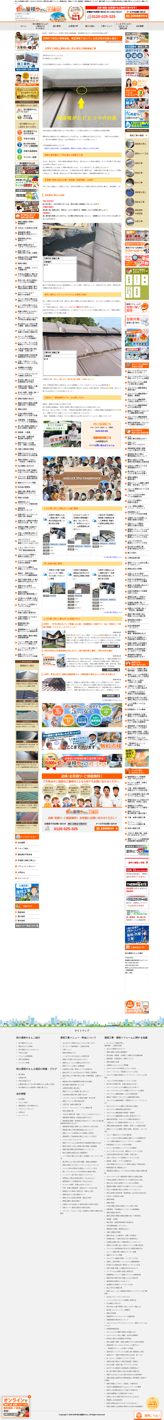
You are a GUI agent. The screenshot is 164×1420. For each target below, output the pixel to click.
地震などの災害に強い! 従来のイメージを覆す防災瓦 (125, 1245)
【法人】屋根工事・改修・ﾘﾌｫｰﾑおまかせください (138, 834)
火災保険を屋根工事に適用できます (74, 1095)
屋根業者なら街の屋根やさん (28, 1106)
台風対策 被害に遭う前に (71, 1088)
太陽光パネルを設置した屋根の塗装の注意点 (137, 519)
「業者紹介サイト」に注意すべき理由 (136, 744)
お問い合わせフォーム (104, 445)
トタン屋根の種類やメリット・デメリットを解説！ (124, 1141)
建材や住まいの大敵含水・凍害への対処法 (27, 444)
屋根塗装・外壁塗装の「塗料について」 (121, 1058)
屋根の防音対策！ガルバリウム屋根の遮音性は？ (138, 423)
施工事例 (57, 26)
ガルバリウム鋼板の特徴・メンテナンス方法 (122, 1258)
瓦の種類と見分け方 (26, 466)
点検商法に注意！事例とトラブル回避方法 (77, 1069)
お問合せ (21, 872)
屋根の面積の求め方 (26, 399)
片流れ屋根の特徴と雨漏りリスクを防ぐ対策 (27, 414)
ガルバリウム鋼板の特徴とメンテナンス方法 (27, 568)
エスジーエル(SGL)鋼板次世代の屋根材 (27, 562)
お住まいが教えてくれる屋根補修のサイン (137, 467)
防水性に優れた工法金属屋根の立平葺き (26, 381)
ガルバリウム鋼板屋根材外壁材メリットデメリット (138, 418)
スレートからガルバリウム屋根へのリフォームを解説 (138, 377)
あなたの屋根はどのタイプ (116, 1049)
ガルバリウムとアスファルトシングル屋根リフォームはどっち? (28, 541)
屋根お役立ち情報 (135, 569)
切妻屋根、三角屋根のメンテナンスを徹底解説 (27, 421)
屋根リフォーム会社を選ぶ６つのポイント (138, 564)
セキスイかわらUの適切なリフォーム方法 (121, 1068)
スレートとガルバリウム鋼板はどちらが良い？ (137, 371)
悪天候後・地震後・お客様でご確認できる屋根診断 (124, 1055)
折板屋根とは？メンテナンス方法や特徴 (137, 513)
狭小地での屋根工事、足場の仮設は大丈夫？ (122, 1084)
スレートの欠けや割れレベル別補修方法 (136, 495)
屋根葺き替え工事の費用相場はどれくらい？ (137, 455)
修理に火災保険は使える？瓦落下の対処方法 (138, 586)
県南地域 (21, 912)
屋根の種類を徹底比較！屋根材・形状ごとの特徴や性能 (126, 1126)
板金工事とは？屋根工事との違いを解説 (27, 252)
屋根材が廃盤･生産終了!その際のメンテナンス (27, 528)
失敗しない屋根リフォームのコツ (136, 443)
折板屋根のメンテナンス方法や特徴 (119, 1145)
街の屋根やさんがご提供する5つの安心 (40, 26)
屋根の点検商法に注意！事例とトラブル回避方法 (137, 715)
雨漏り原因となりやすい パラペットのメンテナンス (80, 1165)
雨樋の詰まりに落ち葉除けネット (74, 1194)
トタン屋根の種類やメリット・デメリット (136, 507)
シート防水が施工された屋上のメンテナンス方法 (27, 306)
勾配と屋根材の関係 (26, 449)
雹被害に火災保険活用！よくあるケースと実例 (137, 650)
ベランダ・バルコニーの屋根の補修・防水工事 (78, 1098)
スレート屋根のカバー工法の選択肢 (138, 490)
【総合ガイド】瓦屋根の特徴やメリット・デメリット (125, 1122)
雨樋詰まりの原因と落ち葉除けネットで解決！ (138, 806)
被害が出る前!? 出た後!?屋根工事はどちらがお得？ (138, 698)
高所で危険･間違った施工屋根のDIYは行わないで (28, 580)
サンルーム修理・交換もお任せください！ (137, 783)
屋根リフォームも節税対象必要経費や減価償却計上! (138, 840)
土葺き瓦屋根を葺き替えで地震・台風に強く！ (27, 350)
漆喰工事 (139, 163)
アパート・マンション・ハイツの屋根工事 (77, 1108)
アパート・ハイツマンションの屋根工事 (136, 823)
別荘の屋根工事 (134, 828)
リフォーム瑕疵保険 (25, 1056)
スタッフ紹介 (23, 848)
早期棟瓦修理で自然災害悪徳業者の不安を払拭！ (27, 356)
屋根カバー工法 (141, 153)
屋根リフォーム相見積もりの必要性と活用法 (78, 1133)
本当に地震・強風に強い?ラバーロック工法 (28, 393)
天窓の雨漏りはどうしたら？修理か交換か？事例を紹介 (126, 1164)
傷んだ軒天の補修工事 (114, 1288)
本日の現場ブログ (24, 1081)
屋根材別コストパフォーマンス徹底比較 (27, 503)
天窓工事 (139, 221)
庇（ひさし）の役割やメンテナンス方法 (27, 605)
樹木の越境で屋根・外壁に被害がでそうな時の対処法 (138, 733)
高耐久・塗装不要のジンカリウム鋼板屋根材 (27, 574)
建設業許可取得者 (25, 854)
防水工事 (139, 183)
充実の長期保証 (23, 1059)
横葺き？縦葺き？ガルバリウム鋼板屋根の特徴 (138, 412)
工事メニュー (106, 26)
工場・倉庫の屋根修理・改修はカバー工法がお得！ (138, 789)
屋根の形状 (22, 409)
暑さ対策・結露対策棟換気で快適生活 (120, 1222)
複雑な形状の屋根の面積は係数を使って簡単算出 (124, 1216)
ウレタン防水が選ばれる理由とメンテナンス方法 (27, 300)
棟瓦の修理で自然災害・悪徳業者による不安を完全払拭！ (127, 1193)
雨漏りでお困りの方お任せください (74, 1059)
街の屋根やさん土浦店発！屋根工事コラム (33, 1087)
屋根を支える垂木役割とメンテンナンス (27, 587)
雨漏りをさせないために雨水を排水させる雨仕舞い (124, 1374)
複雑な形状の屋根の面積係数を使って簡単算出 (27, 404)
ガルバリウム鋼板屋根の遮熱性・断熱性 (137, 394)
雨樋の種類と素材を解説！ (71, 1201)
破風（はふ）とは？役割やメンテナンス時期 (27, 655)
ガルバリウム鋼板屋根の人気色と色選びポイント (124, 1116)
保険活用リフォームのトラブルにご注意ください (138, 738)
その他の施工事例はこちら (113, 557)
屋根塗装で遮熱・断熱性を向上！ (118, 1229)
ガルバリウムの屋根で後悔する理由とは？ (27, 555)
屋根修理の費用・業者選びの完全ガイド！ (27, 233)
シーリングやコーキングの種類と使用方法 (27, 375)
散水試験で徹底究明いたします (73, 1085)
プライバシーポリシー (27, 866)
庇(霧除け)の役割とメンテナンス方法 (25, 368)
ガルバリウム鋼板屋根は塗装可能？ (137, 389)
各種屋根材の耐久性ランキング (117, 1320)
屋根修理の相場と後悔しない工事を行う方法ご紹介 (80, 1126)
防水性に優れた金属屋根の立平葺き (119, 1338)
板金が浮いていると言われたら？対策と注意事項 (138, 721)
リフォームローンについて (71, 1139)
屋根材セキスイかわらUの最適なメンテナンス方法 (138, 536)
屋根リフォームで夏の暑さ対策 (73, 1101)
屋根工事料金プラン (69, 1053)
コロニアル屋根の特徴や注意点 (135, 501)
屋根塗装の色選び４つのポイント (135, 621)
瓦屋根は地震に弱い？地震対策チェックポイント (138, 603)
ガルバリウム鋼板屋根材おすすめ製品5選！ (137, 406)
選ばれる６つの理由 (25, 1046)
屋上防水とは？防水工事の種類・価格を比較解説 (27, 325)
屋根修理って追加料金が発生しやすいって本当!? (137, 727)
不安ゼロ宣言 (23, 1053)
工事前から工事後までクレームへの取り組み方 (137, 687)
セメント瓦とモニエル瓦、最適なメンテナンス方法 (124, 1151)
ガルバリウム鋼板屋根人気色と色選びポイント (137, 400)
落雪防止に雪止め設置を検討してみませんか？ (78, 1178)
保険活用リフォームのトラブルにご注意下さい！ (124, 1345)
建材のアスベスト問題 (27, 483)
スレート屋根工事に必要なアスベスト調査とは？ (27, 643)
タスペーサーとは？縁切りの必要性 (26, 294)
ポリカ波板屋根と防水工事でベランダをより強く (138, 795)
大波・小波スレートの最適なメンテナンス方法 (27, 362)
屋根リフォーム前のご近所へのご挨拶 (136, 681)
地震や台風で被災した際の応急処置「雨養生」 (27, 387)
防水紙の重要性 (24, 487)
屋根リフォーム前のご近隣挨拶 (73, 1066)
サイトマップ (23, 878)
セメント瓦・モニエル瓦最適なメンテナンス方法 (27, 343)
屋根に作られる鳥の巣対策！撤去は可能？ (77, 1198)
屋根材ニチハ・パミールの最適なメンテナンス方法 (138, 530)
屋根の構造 (22, 263)
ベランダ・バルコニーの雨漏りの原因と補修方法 (27, 331)
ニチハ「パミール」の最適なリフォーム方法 (122, 1072)
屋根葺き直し (140, 192)
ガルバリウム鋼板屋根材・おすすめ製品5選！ (123, 1094)
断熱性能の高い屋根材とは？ (24, 624)
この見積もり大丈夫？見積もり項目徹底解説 (136, 693)
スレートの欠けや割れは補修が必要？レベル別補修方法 (126, 1138)
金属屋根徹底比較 (113, 1329)
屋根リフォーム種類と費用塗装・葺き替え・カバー (138, 484)
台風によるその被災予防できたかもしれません (138, 574)
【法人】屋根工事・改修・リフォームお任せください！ (82, 1114)
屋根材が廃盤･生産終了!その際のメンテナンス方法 (124, 1186)
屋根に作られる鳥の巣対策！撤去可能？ (137, 812)
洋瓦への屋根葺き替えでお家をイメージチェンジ (27, 534)
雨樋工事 (139, 173)
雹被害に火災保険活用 (114, 1400)
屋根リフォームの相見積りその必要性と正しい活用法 (138, 675)
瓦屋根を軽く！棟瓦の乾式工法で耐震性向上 (122, 1239)
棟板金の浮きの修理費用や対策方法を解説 (27, 258)
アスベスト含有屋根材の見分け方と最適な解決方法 (124, 1248)
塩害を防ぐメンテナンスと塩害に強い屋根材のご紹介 (125, 1352)
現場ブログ (53, 33)
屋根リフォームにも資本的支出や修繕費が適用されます (82, 1143)
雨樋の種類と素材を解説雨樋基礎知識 (27, 636)
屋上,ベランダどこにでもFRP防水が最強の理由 (28, 318)
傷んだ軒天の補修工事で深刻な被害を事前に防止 (27, 287)
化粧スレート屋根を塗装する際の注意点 (136, 524)
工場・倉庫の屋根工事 (136, 817)
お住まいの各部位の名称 (27, 228)
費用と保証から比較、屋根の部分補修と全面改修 (138, 461)
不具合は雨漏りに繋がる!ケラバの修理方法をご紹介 (125, 1180)
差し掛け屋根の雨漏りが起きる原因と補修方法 (27, 427)
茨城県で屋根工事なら (27, 860)
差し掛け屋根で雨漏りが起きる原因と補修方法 (123, 1371)
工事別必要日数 (134, 558)
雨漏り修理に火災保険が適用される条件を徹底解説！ (125, 1406)
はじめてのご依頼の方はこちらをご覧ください (78, 1043)
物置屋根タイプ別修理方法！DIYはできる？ (136, 778)
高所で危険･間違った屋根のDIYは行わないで (122, 1268)
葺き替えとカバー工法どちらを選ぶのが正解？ (137, 472)
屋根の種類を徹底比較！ (133, 478)
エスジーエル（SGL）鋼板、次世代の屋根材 (122, 1335)
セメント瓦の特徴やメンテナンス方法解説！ (27, 337)
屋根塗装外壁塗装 (139, 212)
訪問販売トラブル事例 (136, 709)
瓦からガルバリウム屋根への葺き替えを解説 (137, 383)
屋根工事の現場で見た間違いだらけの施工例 (136, 615)
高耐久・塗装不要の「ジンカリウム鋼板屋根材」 (124, 1261)
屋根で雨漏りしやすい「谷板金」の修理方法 (27, 460)
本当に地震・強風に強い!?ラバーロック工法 (122, 1365)
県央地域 (21, 921)
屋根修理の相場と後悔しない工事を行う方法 (136, 449)
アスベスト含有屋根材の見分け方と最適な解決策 (27, 477)
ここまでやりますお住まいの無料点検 (123, 26)
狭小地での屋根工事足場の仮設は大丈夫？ (136, 548)
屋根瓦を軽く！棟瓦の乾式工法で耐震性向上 (136, 598)
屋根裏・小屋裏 (24, 432)
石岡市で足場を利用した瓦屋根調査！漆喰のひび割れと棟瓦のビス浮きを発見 (71, 148)
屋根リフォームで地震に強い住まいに (75, 1091)
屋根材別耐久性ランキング (25, 509)
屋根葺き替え (140, 144)
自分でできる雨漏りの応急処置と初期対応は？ (137, 638)
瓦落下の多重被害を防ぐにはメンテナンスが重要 (137, 580)
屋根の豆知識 (23, 498)
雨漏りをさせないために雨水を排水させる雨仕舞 (27, 454)
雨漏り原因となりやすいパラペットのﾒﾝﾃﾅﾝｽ (27, 312)
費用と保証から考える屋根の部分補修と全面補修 (79, 1146)
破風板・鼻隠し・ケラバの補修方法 (119, 1161)
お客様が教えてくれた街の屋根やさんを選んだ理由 (36, 1084)
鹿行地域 (21, 916)
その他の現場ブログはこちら (112, 700)
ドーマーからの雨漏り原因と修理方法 (27, 612)
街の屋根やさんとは (25, 1043)
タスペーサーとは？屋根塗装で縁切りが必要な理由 (124, 1176)
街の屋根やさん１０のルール (28, 1049)
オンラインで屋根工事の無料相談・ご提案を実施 (137, 670)
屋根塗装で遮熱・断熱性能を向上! (137, 632)
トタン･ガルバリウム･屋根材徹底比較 (27, 549)
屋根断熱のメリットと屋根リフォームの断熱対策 (27, 630)
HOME (44, 33)
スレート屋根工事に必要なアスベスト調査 (121, 1252)
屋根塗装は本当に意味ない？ (25, 239)
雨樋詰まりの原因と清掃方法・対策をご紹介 (78, 1191)
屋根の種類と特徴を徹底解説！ (26, 223)
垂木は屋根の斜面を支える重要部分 (74, 1153)
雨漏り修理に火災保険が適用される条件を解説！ (137, 644)
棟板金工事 (139, 202)
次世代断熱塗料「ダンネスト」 (134, 627)
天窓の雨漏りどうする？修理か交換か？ (27, 618)
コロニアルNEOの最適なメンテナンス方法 (137, 542)
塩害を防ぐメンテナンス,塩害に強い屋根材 (28, 515)
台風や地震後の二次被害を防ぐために (137, 592)
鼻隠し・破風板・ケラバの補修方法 (27, 269)
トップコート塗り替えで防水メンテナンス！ (27, 649)
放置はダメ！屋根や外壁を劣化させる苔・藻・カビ (124, 1355)
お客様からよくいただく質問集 (117, 1065)
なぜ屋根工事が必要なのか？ (137, 438)
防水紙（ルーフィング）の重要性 (118, 1310)
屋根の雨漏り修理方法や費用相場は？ (27, 593)
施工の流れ (90, 26)
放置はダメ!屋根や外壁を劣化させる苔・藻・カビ (28, 521)
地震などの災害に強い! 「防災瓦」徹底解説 (137, 609)
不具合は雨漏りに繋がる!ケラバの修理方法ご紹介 (28, 275)
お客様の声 (73, 26)
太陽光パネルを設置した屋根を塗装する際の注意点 (80, 1204)
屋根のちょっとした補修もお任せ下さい (76, 1063)
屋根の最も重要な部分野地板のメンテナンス (27, 492)
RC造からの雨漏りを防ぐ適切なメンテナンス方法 (28, 599)
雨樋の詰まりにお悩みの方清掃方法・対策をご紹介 (138, 801)
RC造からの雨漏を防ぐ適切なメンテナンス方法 (123, 1265)
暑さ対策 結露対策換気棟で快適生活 (26, 437)
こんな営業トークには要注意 (136, 704)
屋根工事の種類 (137, 135)
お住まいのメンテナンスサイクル (118, 1297)
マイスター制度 (23, 1063)
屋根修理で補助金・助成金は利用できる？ (136, 656)
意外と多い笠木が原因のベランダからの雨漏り (27, 281)
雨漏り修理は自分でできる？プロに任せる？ (27, 246)
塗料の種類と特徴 (136, 863)
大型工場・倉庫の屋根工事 (71, 1104)
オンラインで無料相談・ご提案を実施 (75, 1046)
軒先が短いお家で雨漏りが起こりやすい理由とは (27, 471)
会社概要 (140, 26)
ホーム (23, 26)
